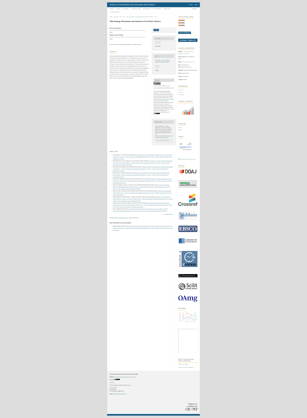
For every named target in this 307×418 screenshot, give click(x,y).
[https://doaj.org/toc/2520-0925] (187, 174)
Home (111, 16)
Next (170, 214)
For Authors (180, 92)
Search (194, 8)
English (180, 129)
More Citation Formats (162, 140)
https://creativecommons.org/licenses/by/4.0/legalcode (164, 99)
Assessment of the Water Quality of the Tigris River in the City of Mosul (146, 209)
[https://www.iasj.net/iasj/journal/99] (187, 187)
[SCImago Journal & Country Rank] (186, 159)
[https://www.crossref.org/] (187, 205)
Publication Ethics (136, 8)
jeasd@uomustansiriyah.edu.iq (119, 393)
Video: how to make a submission (185, 367)
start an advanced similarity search (124, 217)
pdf (157, 30)
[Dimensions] (187, 277)
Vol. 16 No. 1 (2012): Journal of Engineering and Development (136, 16)
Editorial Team (147, 8)
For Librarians (181, 94)
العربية (179, 127)
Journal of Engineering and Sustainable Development (132, 5)
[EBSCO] (187, 231)
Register (191, 4)
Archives (118, 8)
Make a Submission (184, 32)
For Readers (180, 89)
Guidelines (125, 8)
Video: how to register (183, 364)
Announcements (157, 8)
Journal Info (166, 8)
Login (196, 4)
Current (112, 8)
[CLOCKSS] (187, 268)
